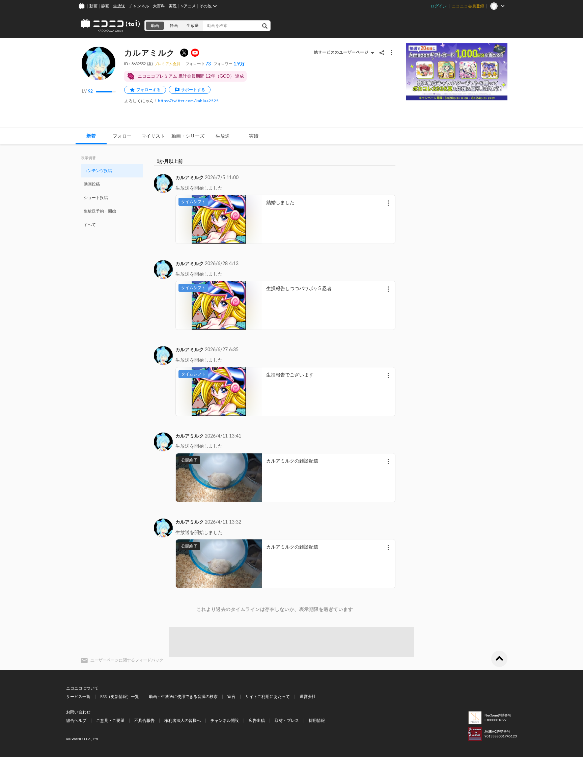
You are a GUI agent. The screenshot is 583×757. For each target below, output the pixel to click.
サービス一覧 (78, 697)
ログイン (439, 6)
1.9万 (229, 64)
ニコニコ (110, 25)
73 (198, 64)
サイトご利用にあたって (267, 697)
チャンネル (139, 6)
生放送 (119, 6)
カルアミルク (189, 177)
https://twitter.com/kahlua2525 (188, 101)
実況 (173, 6)
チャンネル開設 (225, 721)
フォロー (122, 136)
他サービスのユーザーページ (341, 52)
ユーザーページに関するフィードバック (126, 660)
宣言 (231, 697)
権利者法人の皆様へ (182, 721)
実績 (253, 136)
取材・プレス (287, 721)
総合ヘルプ (76, 721)
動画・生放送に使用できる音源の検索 (183, 697)
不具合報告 (144, 721)
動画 (93, 6)
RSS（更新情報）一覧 (119, 697)
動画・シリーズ (187, 136)
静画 (105, 6)
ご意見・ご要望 (110, 721)
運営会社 (308, 697)
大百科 (159, 6)
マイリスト (153, 136)
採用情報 (317, 721)
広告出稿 (257, 721)
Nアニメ (188, 6)
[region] (112, 197)
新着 (91, 136)
